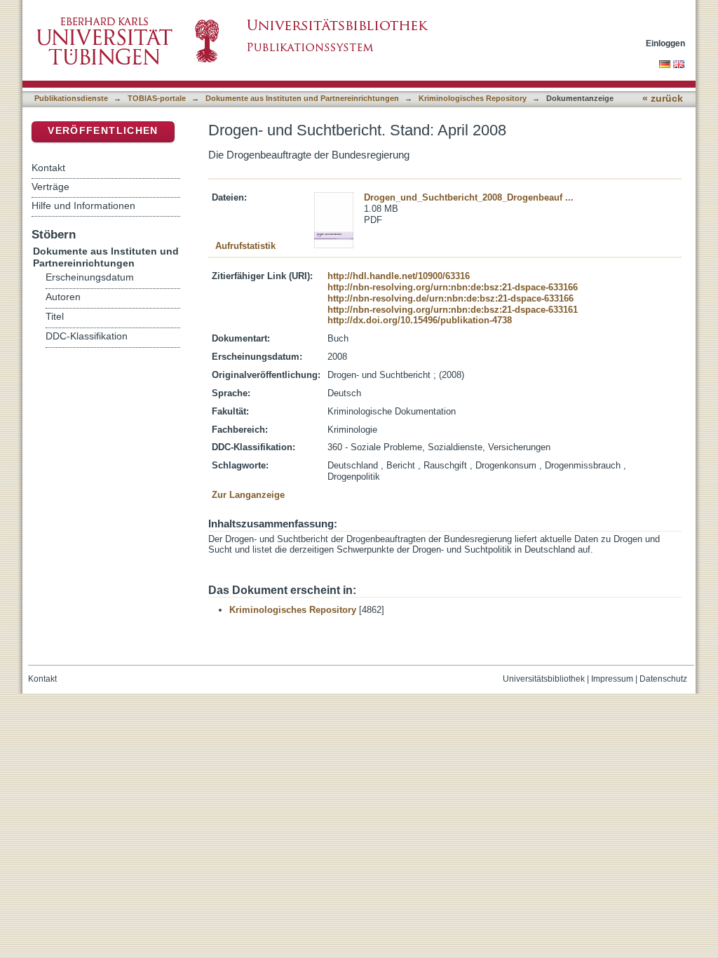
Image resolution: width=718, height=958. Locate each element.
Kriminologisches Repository (473, 98)
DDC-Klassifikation (87, 336)
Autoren (63, 297)
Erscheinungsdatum (90, 277)
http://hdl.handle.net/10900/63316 (398, 276)
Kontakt (48, 167)
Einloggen (665, 43)
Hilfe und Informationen (83, 205)
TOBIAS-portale (157, 98)
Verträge (50, 186)
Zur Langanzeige (248, 495)
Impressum (612, 679)
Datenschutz (663, 679)
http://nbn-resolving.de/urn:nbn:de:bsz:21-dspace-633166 (450, 298)
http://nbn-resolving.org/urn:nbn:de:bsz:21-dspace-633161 (452, 309)
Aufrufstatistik (245, 246)
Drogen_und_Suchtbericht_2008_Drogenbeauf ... (469, 197)
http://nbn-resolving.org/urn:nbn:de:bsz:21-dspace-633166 (452, 287)
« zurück (662, 98)
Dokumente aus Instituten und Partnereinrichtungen (302, 98)
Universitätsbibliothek (544, 679)
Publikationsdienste (71, 98)
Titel (55, 316)
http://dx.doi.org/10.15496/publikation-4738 (419, 320)
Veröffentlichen (103, 131)
